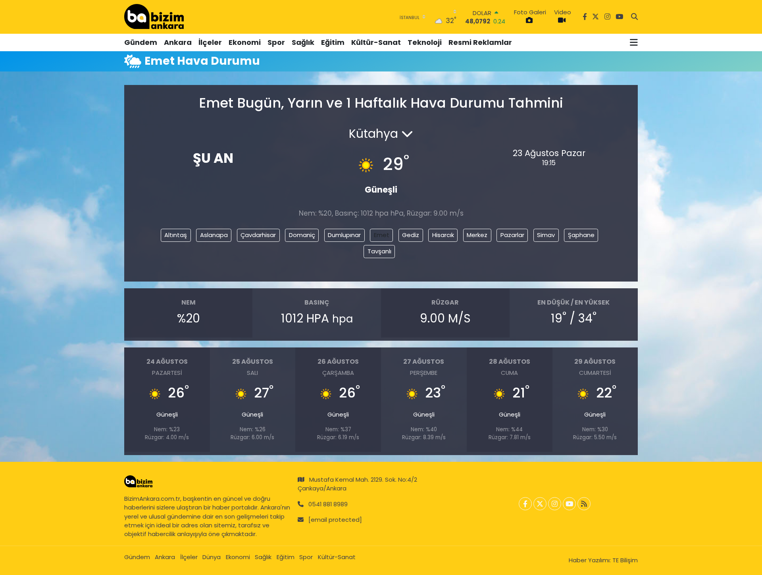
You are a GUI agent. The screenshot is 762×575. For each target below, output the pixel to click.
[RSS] (584, 503)
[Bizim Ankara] (154, 17)
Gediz (410, 235)
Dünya (211, 557)
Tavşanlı (379, 251)
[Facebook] (525, 503)
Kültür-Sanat (376, 42)
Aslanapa (214, 235)
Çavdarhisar (258, 235)
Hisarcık (443, 235)
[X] (539, 503)
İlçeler (210, 42)
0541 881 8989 (328, 504)
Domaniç (302, 235)
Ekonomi (245, 42)
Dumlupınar (344, 235)
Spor (276, 42)
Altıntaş (175, 235)
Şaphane (581, 235)
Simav (546, 235)
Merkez (477, 235)
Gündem (140, 42)
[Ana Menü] (634, 42)
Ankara (178, 42)
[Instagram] (554, 503)
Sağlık (303, 42)
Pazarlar (512, 235)
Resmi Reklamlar (480, 42)
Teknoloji (425, 42)
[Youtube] (569, 503)
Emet (381, 235)
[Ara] (634, 17)
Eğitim (332, 42)
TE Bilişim (625, 560)
